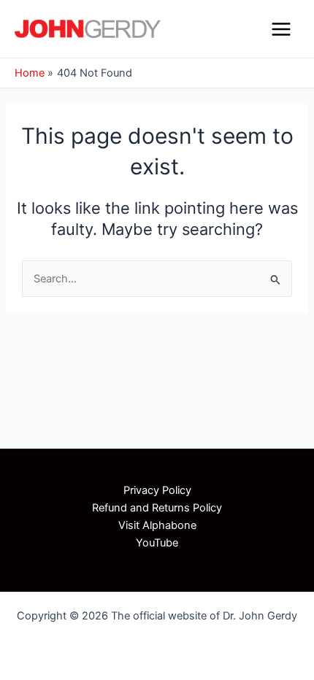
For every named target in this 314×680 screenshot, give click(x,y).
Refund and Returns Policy (157, 507)
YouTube (157, 542)
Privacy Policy (157, 490)
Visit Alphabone (157, 525)
